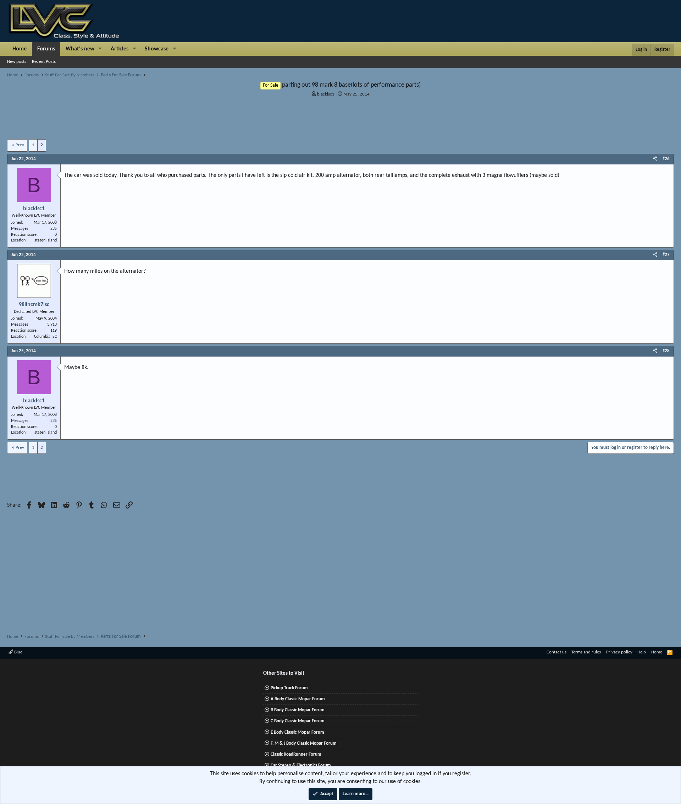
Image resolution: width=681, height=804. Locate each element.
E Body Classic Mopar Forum (297, 732)
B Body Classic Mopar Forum (298, 710)
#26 (666, 159)
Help (641, 652)
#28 (666, 351)
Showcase (156, 49)
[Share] (655, 159)
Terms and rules (586, 652)
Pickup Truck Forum (289, 688)
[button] (100, 49)
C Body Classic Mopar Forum (298, 721)
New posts (16, 61)
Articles (119, 49)
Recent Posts (44, 61)
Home (19, 49)
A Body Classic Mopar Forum (298, 699)
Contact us (556, 652)
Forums (46, 49)
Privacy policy (619, 652)
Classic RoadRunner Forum (296, 754)
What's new (80, 49)
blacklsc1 (325, 94)
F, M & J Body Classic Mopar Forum (304, 743)
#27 (666, 254)
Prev (20, 145)
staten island (45, 240)
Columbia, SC (45, 337)
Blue (17, 652)
